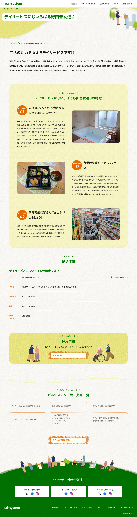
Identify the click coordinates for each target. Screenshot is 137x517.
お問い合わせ (127, 4)
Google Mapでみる (120, 277)
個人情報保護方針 (127, 508)
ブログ (116, 4)
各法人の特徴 (104, 4)
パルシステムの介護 (88, 4)
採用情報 (74, 4)
